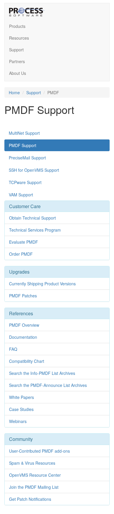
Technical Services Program (35, 230)
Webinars (18, 421)
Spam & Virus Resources (32, 463)
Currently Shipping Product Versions (42, 284)
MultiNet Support (24, 133)
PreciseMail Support (27, 158)
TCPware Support (25, 182)
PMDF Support (22, 145)
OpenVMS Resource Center (35, 475)
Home (14, 92)
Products (17, 26)
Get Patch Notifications (30, 499)
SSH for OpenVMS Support (34, 170)
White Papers (21, 397)
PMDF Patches (23, 296)
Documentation (23, 337)
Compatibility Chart (26, 361)
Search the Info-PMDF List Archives (42, 373)
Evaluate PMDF (23, 242)
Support (16, 50)
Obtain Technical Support (32, 218)
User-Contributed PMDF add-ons (39, 451)
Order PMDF (21, 254)
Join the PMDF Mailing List (33, 487)
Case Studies (21, 409)
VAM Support (21, 195)
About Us (17, 73)
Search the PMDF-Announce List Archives (48, 385)
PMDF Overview (24, 325)
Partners (17, 61)
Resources (19, 38)
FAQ (13, 349)
